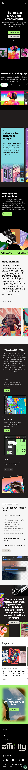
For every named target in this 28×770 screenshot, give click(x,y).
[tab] (4, 85)
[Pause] (26, 103)
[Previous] (4, 301)
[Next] (9, 301)
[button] (7, 755)
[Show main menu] (25, 3)
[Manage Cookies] (25, 767)
